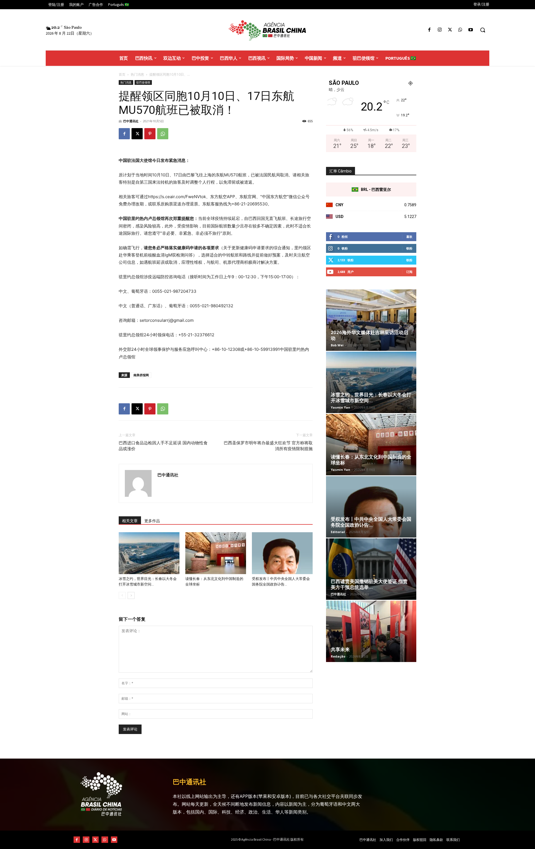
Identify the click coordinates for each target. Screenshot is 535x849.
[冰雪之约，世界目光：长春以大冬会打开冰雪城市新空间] (149, 553)
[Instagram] (439, 30)
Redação (338, 656)
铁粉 (409, 248)
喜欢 (409, 236)
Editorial (338, 532)
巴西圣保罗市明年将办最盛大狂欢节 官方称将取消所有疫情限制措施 (268, 445)
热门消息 (137, 74)
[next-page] (131, 595)
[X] (450, 30)
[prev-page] (122, 595)
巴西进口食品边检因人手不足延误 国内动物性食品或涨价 (163, 445)
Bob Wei (337, 345)
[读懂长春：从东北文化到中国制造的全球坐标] (215, 553)
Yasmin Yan (340, 407)
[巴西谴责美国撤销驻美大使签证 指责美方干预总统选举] (371, 569)
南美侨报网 (141, 375)
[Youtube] (471, 30)
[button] (482, 30)
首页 (122, 74)
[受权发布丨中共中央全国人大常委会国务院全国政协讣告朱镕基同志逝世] (282, 553)
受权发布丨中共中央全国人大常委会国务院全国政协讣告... (371, 522)
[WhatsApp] (460, 30)
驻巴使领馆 (143, 82)
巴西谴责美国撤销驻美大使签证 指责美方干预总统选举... (369, 584)
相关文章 (130, 521)
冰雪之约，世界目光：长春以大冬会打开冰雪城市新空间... (371, 397)
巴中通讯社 (130, 121)
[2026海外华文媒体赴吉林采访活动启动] (371, 320)
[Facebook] (429, 30)
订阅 (409, 272)
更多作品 (152, 521)
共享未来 (340, 649)
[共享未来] (371, 631)
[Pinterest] (149, 133)
